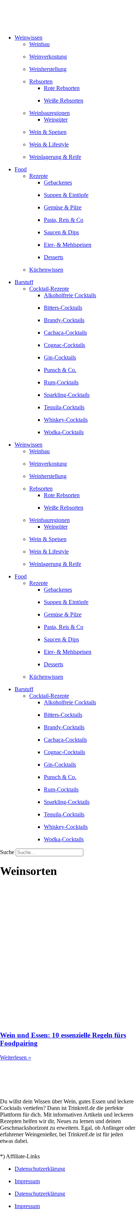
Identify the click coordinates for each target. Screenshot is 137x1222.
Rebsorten (41, 81)
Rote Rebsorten (62, 88)
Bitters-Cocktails (63, 308)
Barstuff (24, 282)
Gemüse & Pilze (62, 207)
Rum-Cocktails (61, 382)
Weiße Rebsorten (63, 100)
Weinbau (39, 44)
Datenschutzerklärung (40, 1169)
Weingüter (56, 119)
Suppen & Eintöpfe (66, 195)
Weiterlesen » (15, 1057)
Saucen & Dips (61, 232)
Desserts (53, 257)
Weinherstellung (47, 69)
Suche (7, 852)
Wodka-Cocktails (64, 432)
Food (21, 169)
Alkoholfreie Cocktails (70, 295)
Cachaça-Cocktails (65, 332)
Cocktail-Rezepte (49, 289)
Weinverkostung (48, 56)
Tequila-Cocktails (64, 407)
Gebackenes (58, 182)
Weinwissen (28, 37)
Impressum (27, 1181)
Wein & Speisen (47, 132)
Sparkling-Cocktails (67, 395)
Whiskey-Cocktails (66, 420)
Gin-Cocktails (60, 357)
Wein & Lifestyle (49, 144)
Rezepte (38, 176)
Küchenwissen (46, 270)
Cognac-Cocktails (64, 345)
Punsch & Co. (60, 370)
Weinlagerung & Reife (55, 157)
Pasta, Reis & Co (63, 220)
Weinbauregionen (49, 113)
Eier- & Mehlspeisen (67, 245)
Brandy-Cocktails (64, 320)
